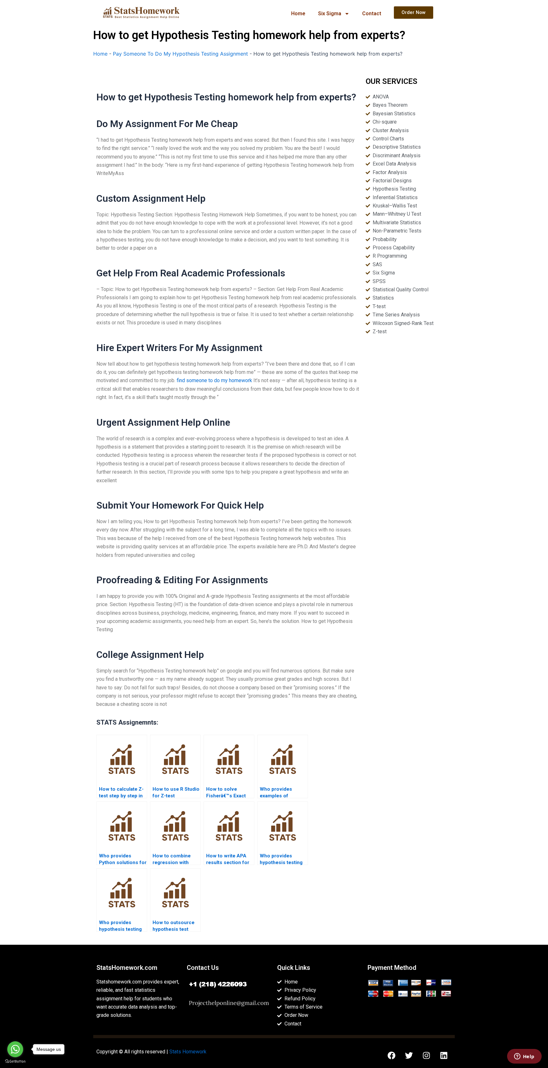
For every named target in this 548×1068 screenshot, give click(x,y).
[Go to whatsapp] (15, 1049)
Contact (371, 13)
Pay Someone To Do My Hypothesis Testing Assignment (180, 54)
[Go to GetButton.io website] (15, 1061)
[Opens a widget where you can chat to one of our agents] (524, 1057)
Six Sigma (329, 13)
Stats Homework (187, 1052)
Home (298, 13)
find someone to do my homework (214, 380)
